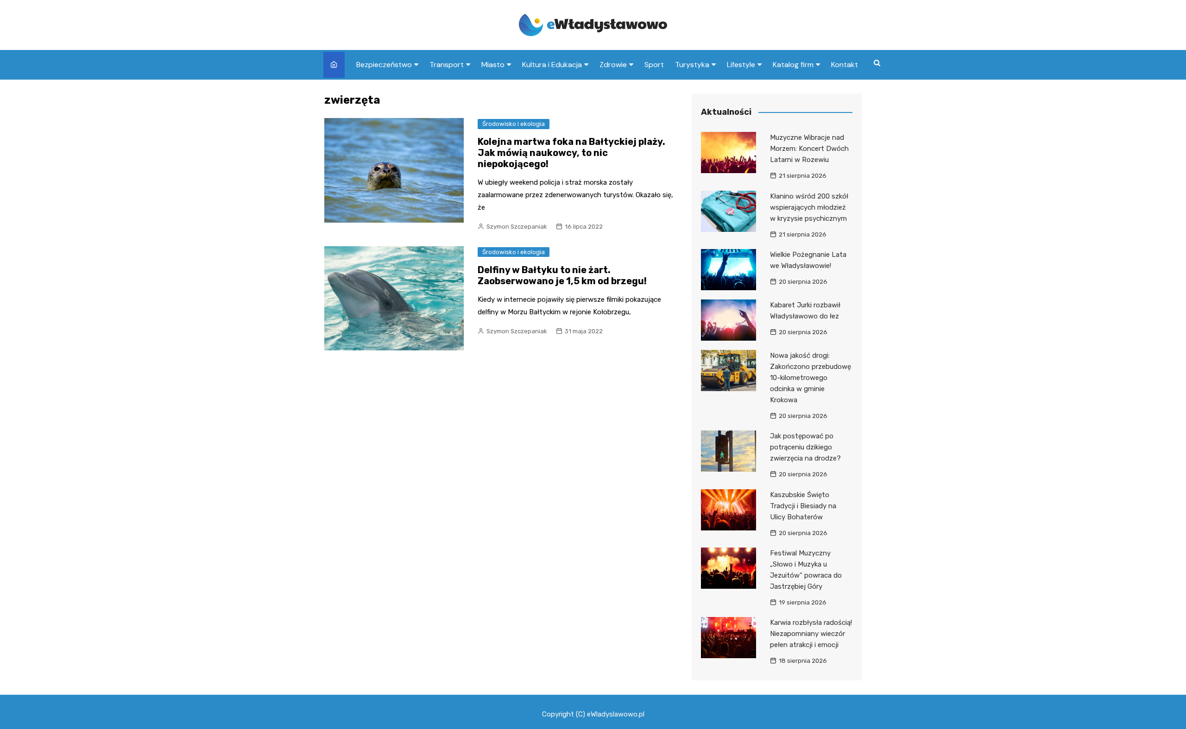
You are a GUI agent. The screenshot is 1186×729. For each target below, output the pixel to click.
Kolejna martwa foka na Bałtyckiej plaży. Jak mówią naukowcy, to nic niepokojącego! (571, 152)
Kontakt (844, 64)
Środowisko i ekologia (513, 123)
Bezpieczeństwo (384, 64)
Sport (654, 64)
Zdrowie (613, 64)
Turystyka (692, 64)
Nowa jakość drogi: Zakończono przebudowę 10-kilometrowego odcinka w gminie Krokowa (810, 377)
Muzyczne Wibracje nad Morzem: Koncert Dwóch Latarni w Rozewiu (809, 148)
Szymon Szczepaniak (516, 226)
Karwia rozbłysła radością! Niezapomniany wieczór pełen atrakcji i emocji (811, 633)
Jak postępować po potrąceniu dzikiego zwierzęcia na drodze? (805, 447)
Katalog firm (793, 64)
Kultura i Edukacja (552, 64)
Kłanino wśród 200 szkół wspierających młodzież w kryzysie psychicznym (809, 207)
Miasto (493, 64)
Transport (446, 64)
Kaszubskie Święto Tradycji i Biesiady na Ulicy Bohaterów (803, 506)
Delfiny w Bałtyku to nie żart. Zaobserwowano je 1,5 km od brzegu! (562, 275)
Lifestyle (741, 64)
